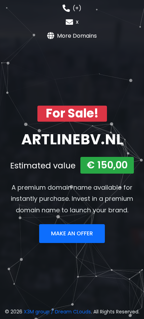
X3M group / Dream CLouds (57, 311)
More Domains (77, 36)
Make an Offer (72, 233)
